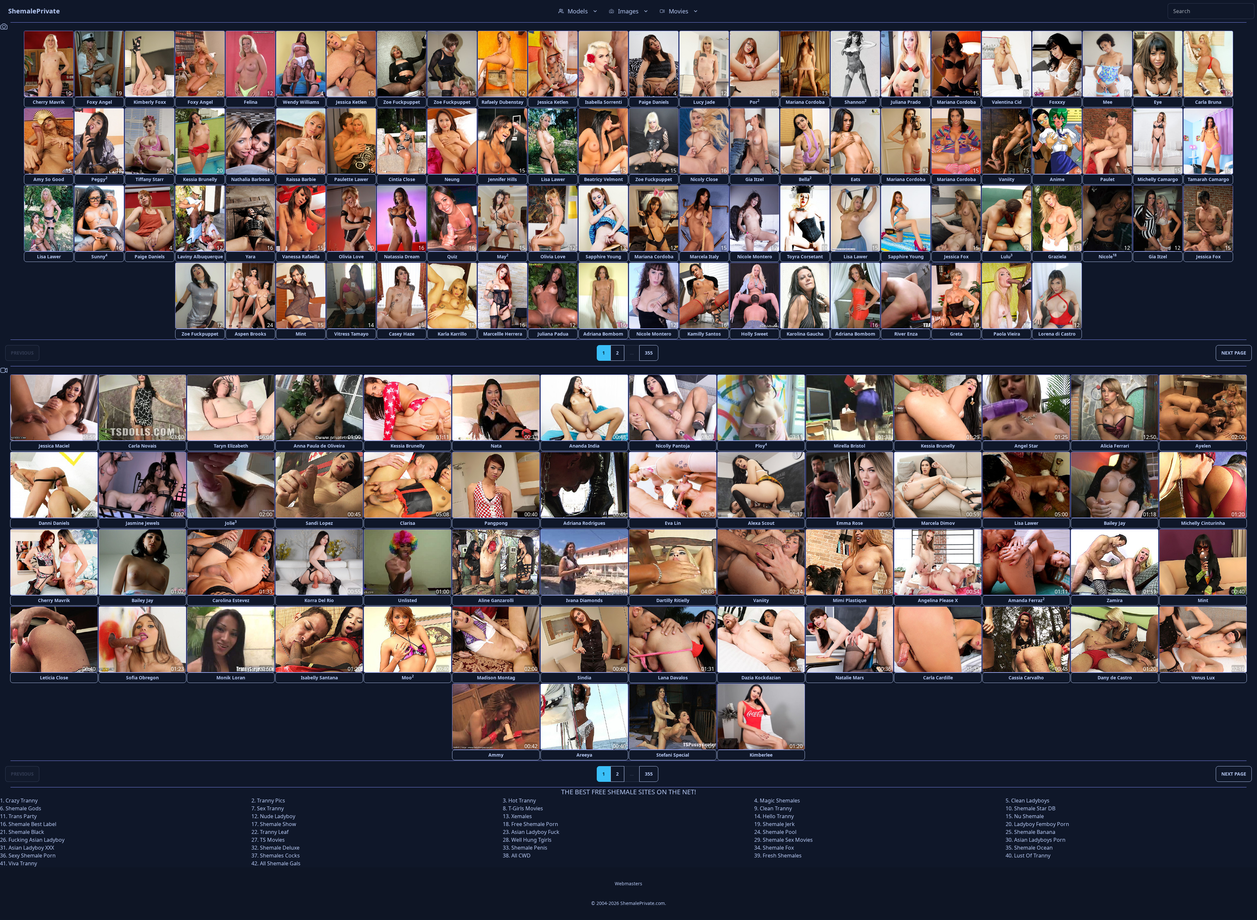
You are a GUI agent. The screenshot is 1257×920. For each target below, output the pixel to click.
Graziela (1057, 256)
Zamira (1114, 600)
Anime (1057, 179)
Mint (301, 334)
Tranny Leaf (274, 832)
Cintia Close (402, 179)
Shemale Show (278, 824)
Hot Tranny (522, 800)
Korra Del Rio (319, 600)
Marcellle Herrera (502, 334)
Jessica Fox (956, 256)
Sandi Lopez (319, 523)
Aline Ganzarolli (496, 600)
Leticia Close (54, 677)
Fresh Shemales (782, 855)
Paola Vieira (1006, 334)
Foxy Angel (99, 102)
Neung (452, 179)
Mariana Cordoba (805, 102)
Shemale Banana (1034, 832)
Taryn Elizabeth (231, 446)
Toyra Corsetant (805, 256)
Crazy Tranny (22, 800)
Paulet (1107, 179)
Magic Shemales (780, 800)
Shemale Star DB (1034, 808)
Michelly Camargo (1158, 179)
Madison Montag (496, 677)
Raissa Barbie (301, 179)
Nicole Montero (754, 256)
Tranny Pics (271, 800)
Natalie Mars (849, 677)
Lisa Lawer (553, 179)
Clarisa (407, 523)
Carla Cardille (938, 677)
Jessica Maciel (54, 446)
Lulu (1006, 256)
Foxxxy (1057, 102)
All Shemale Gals (280, 863)
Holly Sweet (754, 334)
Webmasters (628, 883)
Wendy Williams (301, 102)
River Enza (906, 334)
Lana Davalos (673, 677)
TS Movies (272, 839)
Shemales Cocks (280, 855)
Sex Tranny (270, 808)
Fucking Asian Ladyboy (36, 839)
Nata (496, 446)
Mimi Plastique (849, 600)
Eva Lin (673, 523)
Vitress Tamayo (351, 334)
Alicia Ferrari (1115, 446)
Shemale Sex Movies (788, 839)
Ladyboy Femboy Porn (1041, 824)
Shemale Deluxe (280, 847)
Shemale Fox (778, 847)
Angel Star (1026, 446)
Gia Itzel (754, 179)
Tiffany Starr (150, 179)
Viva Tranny (23, 863)
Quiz (452, 256)
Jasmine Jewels (142, 523)
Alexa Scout (761, 523)
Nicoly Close (704, 179)
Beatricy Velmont (603, 179)
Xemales (521, 816)
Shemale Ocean (1033, 847)
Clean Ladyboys (1030, 800)
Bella (805, 178)
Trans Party (23, 816)
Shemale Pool (779, 832)
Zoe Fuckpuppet (401, 102)
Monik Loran (230, 677)
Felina (250, 102)
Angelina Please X (938, 600)
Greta (956, 334)
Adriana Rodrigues (584, 523)
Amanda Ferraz (1026, 600)
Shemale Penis (529, 847)
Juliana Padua (552, 334)
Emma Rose (849, 523)
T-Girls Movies (525, 808)
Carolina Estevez (230, 600)
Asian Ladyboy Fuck (535, 832)
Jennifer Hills (502, 179)
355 (649, 353)
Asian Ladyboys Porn (1040, 839)
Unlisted (407, 600)
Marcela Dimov (938, 523)
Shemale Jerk (779, 824)
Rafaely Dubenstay (502, 102)
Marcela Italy (704, 256)
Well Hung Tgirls (531, 839)
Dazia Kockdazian (761, 677)
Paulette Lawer (351, 179)
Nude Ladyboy (277, 816)
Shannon (855, 101)
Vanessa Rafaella (300, 256)
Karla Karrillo (452, 334)
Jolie (231, 522)
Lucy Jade (704, 102)
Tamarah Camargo (1208, 179)
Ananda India (584, 446)
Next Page (1233, 353)
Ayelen (1203, 446)
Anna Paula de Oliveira (319, 446)
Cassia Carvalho (1026, 677)
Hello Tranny (778, 816)
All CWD (521, 855)
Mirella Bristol (849, 446)
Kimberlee (761, 755)
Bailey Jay (1114, 523)
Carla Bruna (1208, 102)
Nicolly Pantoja (673, 446)
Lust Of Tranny (1032, 855)
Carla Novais (142, 446)
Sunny (99, 256)
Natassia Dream (402, 256)
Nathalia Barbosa (250, 179)
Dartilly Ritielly (672, 600)
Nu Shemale (1029, 816)
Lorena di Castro (1057, 334)
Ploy (761, 445)
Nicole (1108, 256)
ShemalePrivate (34, 11)
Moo (408, 677)
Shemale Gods (23, 808)
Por (754, 101)
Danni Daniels (54, 523)
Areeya (584, 755)
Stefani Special (672, 755)
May (502, 256)
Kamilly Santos (704, 334)
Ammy (495, 755)
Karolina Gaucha (805, 334)
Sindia (584, 677)
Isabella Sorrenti (603, 102)
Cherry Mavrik (49, 102)
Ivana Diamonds (584, 600)
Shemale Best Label (32, 824)
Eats (855, 179)
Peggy (99, 178)
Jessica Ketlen (351, 102)
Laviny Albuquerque (200, 256)
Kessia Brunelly (200, 179)
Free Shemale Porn (534, 824)
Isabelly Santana (319, 677)
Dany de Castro (1115, 677)
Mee (1107, 102)
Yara (250, 256)
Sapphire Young (603, 256)
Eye (1158, 102)
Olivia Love (351, 256)
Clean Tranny (776, 808)
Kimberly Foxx (150, 102)
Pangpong (496, 523)
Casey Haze (401, 334)
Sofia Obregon (142, 677)
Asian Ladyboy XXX (31, 847)
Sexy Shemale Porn (32, 855)
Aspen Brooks (250, 334)
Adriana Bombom (603, 334)
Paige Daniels (654, 102)
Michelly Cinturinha (1203, 523)
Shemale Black (26, 832)
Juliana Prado (906, 102)
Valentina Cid (1007, 102)
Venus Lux (1203, 677)
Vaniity (1006, 179)
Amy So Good (48, 179)
